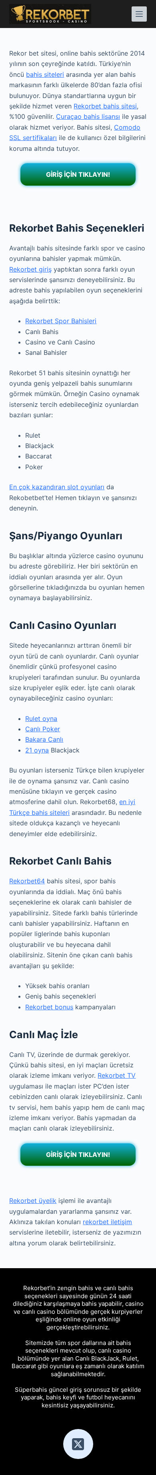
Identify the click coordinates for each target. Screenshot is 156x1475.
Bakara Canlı (44, 739)
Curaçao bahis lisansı (88, 116)
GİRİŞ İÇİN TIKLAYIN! (78, 174)
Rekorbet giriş (30, 269)
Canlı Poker (42, 729)
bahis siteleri (45, 74)
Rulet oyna (41, 718)
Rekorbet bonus (49, 1007)
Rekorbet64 (27, 881)
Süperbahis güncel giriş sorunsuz (62, 1389)
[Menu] (139, 14)
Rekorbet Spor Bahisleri (60, 321)
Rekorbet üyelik (32, 1201)
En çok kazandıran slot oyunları (56, 487)
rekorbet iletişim (107, 1222)
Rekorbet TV (117, 1075)
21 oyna (37, 750)
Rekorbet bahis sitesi (105, 106)
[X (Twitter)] (78, 1444)
